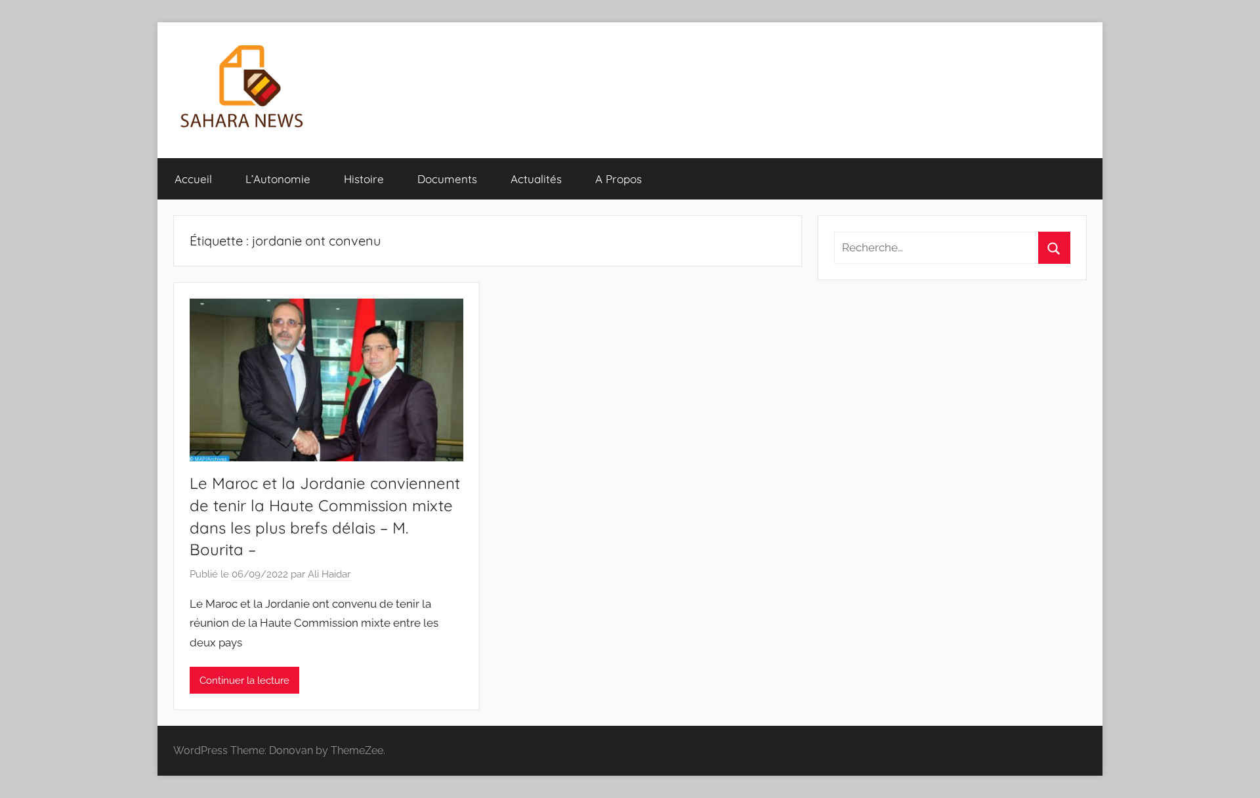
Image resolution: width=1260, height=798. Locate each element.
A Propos (618, 179)
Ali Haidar (329, 574)
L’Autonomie (277, 179)
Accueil (193, 179)
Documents (447, 179)
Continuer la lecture (244, 680)
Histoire (364, 179)
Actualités (536, 179)
